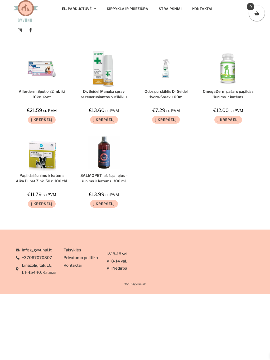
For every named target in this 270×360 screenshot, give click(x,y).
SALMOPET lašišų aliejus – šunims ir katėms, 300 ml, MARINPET (104, 177)
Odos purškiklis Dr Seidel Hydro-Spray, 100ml (166, 93)
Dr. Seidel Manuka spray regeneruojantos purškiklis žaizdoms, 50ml (104, 93)
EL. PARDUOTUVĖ (76, 9)
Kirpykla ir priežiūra (127, 9)
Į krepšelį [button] (41, 120)
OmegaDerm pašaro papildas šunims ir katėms (228, 93)
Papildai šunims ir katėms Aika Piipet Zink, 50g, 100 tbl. (42, 177)
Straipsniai (170, 9)
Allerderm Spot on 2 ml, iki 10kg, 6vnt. (42, 93)
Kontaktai (202, 9)
